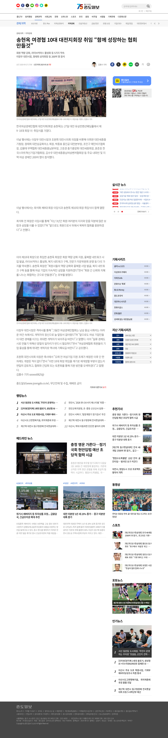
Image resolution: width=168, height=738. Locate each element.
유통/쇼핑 (106, 23)
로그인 (141, 11)
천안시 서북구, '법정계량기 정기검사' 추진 (87, 414)
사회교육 (48, 16)
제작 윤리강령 (55, 714)
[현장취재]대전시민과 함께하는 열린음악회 (135, 205)
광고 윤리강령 (67, 714)
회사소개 (19, 711)
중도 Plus (46, 23)
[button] (154, 24)
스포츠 (73, 16)
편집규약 (29, 714)
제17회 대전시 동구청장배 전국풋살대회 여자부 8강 (87, 420)
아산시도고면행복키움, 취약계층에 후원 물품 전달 (40, 420)
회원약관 (59, 711)
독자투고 (109, 711)
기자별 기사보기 (30, 711)
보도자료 (34, 23)
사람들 (102, 16)
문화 (56, 16)
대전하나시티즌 (120, 301)
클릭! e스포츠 (119, 266)
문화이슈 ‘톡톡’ (120, 283)
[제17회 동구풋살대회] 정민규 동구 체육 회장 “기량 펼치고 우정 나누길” (138, 555)
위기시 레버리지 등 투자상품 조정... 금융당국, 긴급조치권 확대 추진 (36, 515)
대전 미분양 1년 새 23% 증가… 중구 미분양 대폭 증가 (84, 515)
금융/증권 (95, 23)
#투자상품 (28, 483)
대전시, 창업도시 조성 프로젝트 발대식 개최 (126, 470)
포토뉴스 (117, 580)
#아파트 (82, 483)
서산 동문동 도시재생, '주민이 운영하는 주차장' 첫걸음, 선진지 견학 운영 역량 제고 (40, 402)
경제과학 (38, 16)
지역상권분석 (59, 23)
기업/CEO (117, 23)
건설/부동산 (83, 23)
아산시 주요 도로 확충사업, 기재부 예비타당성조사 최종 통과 (40, 414)
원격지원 (115, 714)
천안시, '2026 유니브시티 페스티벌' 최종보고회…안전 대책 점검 (87, 402)
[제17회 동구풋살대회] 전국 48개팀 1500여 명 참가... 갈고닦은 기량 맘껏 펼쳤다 (126, 449)
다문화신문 (122, 16)
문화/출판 (118, 313)
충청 (87, 16)
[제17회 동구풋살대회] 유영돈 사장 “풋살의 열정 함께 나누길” (138, 566)
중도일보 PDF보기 (132, 711)
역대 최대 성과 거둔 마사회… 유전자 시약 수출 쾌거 (136, 201)
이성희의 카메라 (120, 272)
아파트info (118, 277)
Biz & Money (119, 289)
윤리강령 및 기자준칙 (42, 714)
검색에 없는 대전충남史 (123, 319)
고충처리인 (20, 714)
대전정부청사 (141, 23)
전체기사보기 (141, 211)
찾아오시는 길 (49, 711)
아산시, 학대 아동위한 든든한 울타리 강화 (87, 426)
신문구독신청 (99, 711)
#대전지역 (74, 483)
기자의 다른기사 (98, 387)
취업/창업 (129, 23)
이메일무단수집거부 (85, 711)
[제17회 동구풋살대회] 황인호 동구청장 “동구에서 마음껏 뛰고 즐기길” (138, 544)
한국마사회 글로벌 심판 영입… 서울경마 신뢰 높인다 (136, 198)
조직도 (40, 711)
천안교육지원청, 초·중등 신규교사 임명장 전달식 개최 (87, 408)
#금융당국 (19, 483)
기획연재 (111, 16)
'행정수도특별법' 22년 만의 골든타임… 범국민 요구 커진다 (126, 460)
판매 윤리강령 (79, 714)
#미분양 (65, 483)
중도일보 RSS (119, 711)
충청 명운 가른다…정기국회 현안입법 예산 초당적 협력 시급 (88, 449)
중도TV (19, 16)
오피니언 (64, 16)
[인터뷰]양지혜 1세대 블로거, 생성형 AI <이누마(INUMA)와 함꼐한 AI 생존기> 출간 (40, 408)
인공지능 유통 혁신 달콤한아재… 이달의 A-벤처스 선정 (136, 194)
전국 (80, 16)
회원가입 (149, 11)
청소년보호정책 (104, 714)
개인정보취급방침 (71, 711)
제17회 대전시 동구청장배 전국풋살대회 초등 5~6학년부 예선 (40, 426)
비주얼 (94, 16)
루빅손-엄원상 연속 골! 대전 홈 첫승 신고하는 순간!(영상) (132, 515)
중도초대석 (118, 295)
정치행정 (28, 16)
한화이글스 (118, 307)
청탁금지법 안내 (91, 714)
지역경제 (71, 23)
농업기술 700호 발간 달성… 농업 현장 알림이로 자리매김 (136, 190)
